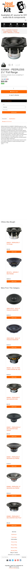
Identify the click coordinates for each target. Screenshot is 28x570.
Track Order (14, 537)
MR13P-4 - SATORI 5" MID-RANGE (13, 273)
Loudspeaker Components (12, 30)
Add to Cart (14, 92)
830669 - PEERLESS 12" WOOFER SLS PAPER (13, 487)
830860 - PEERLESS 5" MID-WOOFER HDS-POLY (14, 517)
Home (3, 30)
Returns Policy (14, 547)
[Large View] (3, 64)
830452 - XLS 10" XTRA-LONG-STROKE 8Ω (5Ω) (13, 368)
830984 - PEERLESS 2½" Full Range (11, 32)
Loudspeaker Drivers (7, 31)
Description (4, 118)
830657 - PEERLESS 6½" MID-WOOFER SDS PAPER (14, 428)
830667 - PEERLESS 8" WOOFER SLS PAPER (13, 457)
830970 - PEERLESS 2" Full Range (13, 243)
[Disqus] (14, 163)
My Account (14, 534)
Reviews (4, 121)
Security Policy (14, 550)
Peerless (15, 31)
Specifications (12, 118)
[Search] (25, 20)
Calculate (14, 112)
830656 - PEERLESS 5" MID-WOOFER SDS (13, 398)
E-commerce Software (12, 568)
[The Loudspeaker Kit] (14, 6)
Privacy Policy (14, 544)
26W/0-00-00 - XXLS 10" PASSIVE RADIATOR (13, 309)
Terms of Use (14, 542)
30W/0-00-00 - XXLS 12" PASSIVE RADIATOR (13, 339)
